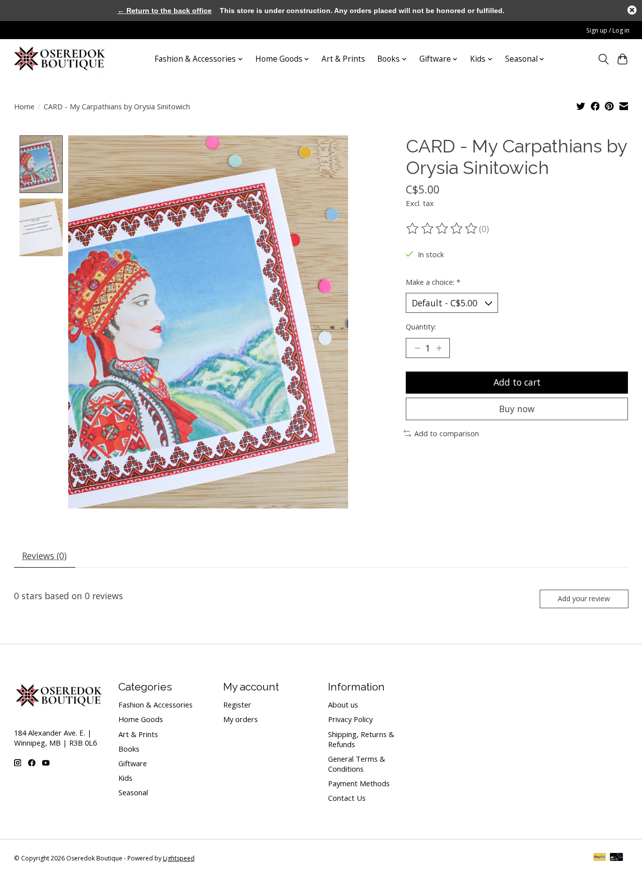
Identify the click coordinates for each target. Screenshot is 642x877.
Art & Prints (343, 59)
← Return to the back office (164, 11)
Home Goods (140, 719)
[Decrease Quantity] (417, 348)
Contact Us (347, 798)
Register (237, 704)
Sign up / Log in (607, 30)
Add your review (584, 598)
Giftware (132, 763)
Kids (125, 778)
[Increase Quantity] (439, 348)
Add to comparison (446, 433)
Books (128, 749)
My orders (240, 719)
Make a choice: (433, 282)
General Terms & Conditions (356, 764)
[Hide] (632, 10)
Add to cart (517, 382)
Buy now (517, 409)
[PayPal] (599, 858)
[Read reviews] (442, 228)
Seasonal (133, 792)
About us (343, 704)
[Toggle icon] (603, 59)
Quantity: (421, 326)
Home (24, 106)
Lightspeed (179, 858)
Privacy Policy (350, 719)
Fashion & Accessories (155, 704)
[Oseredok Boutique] (60, 59)
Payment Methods (359, 783)
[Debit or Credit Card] (616, 858)
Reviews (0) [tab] (44, 556)
